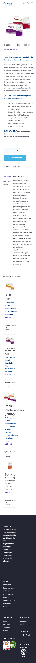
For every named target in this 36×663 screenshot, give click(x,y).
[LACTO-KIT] (10, 340)
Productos (7, 585)
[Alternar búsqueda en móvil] (28, 3)
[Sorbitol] (10, 465)
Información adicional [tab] (7, 182)
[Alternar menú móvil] (32, 3)
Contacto (6, 607)
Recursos (7, 603)
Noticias (6, 631)
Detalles (13, 325)
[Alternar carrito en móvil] (24, 3)
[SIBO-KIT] (10, 285)
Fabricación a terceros (8, 595)
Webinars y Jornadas (7, 626)
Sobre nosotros (9, 600)
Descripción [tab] (7, 176)
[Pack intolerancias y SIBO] (10, 397)
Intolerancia (16, 166)
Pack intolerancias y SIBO (14, 410)
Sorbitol (10, 474)
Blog (5, 621)
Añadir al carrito (15, 158)
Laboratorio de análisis (8, 589)
